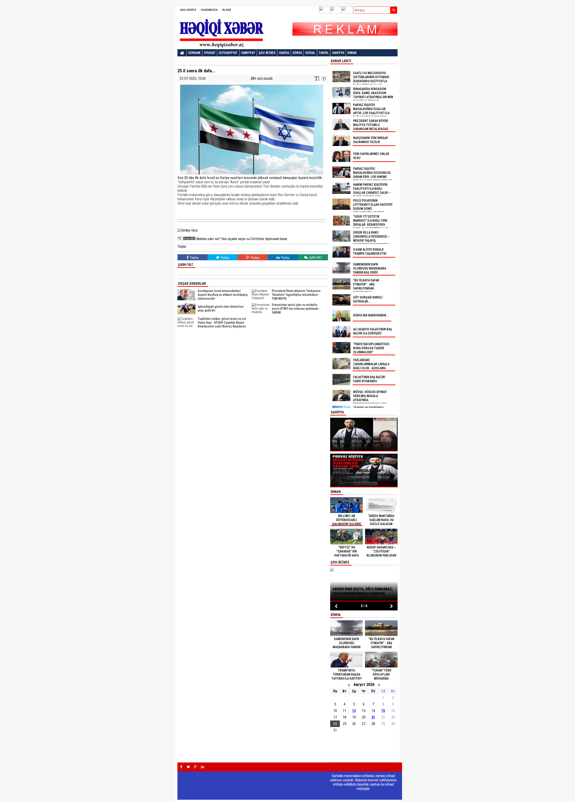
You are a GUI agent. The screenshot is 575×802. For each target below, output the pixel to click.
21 (373, 717)
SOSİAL (310, 53)
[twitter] (188, 766)
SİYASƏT (209, 53)
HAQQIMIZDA (209, 9)
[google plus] (195, 766)
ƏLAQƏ (226, 9)
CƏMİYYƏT (248, 53)
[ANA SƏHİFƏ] (182, 53)
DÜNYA (297, 53)
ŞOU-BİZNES (267, 53)
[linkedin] (202, 766)
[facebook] (181, 766)
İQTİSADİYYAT (228, 53)
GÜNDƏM (194, 53)
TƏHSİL (324, 53)
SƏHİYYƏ (338, 53)
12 (354, 711)
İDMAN (351, 53)
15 (383, 711)
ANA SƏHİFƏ (188, 9)
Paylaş (193, 257)
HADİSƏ (284, 53)
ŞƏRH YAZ (315, 257)
